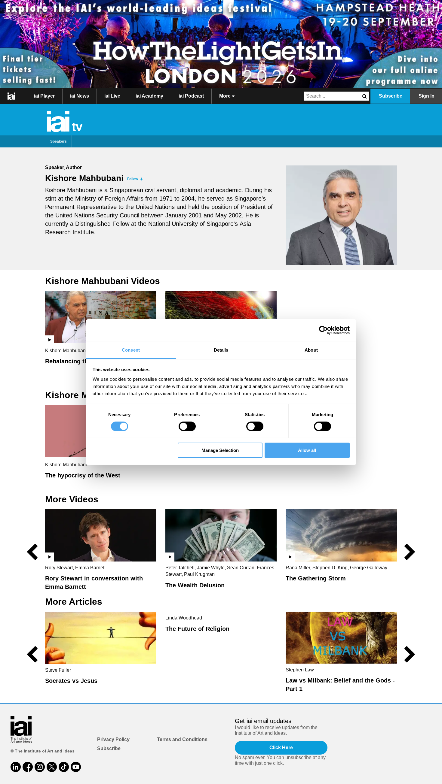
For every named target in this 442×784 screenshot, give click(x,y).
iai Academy (149, 95)
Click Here (281, 747)
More (225, 95)
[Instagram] (40, 767)
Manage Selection (220, 450)
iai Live (112, 95)
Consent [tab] (131, 349)
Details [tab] (221, 349)
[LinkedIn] (16, 767)
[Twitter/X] (52, 767)
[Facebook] (28, 767)
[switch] (187, 426)
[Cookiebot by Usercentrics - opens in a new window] (323, 330)
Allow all (307, 450)
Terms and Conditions (182, 739)
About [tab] (311, 349)
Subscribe (390, 95)
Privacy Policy (113, 739)
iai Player (44, 95)
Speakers (58, 141)
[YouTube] (76, 767)
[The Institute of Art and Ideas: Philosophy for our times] (11, 96)
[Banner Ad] (221, 44)
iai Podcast (191, 95)
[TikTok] (64, 767)
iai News (79, 95)
